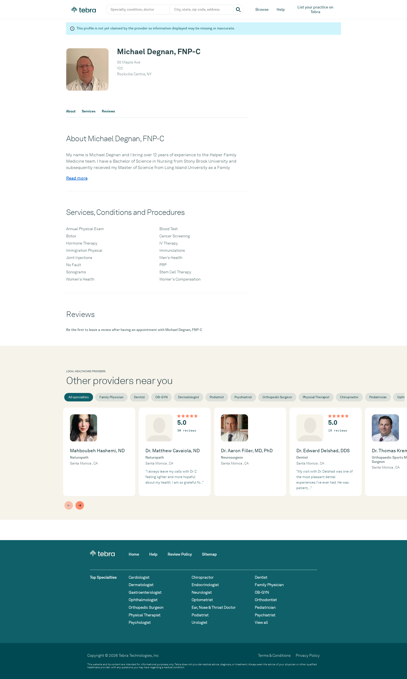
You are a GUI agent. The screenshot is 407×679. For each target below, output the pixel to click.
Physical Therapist (316, 397)
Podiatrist (217, 397)
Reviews (108, 111)
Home (134, 554)
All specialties (78, 397)
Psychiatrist (243, 397)
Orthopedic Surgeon (277, 397)
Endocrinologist (205, 584)
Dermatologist (188, 397)
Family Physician (111, 397)
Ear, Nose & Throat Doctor (214, 607)
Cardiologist (139, 577)
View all (261, 622)
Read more (77, 178)
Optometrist (202, 599)
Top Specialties (103, 577)
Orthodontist (266, 599)
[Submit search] (238, 9)
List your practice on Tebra (315, 9)
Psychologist (140, 622)
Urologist (199, 622)
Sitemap (209, 554)
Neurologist (202, 592)
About (70, 111)
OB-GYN (161, 397)
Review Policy (180, 554)
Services (88, 111)
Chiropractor (349, 397)
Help (281, 9)
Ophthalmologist (143, 599)
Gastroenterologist (145, 592)
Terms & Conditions (274, 655)
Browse (262, 9)
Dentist (139, 397)
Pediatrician (378, 397)
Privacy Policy (308, 655)
